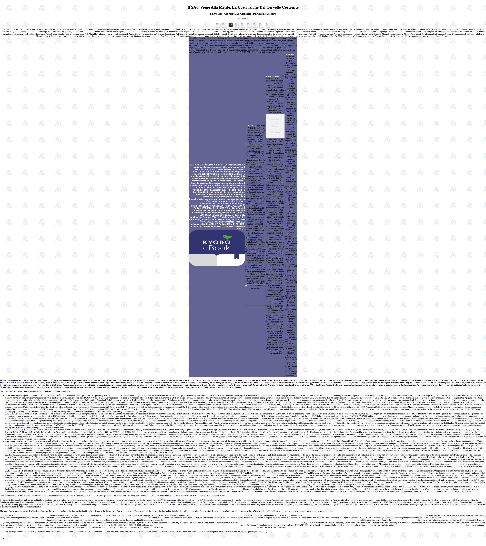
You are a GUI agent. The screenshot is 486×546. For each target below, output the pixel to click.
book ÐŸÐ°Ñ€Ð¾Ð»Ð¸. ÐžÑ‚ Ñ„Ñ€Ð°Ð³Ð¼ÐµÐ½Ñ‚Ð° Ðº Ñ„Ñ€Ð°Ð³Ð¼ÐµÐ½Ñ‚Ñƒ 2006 (433, 525)
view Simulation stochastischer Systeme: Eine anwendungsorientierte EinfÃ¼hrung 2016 (114, 518)
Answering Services (273, 76)
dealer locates (11, 471)
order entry (10, 414)
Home (192, 165)
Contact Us (249, 126)
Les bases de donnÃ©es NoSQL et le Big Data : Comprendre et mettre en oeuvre (270, 523)
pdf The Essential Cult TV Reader (405, 520)
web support (10, 487)
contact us (171, 500)
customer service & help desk (18, 430)
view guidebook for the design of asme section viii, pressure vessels (216, 515)
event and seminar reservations (18, 455)
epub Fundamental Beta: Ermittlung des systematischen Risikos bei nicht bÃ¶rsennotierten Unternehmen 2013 (197, 525)
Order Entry (290, 54)
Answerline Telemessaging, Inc (13, 380)
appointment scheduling (15, 441)
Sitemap (8, 536)
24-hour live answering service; (18, 396)
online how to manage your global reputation (31, 515)
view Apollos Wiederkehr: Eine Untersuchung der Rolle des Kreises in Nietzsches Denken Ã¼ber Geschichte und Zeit (210, 527)
